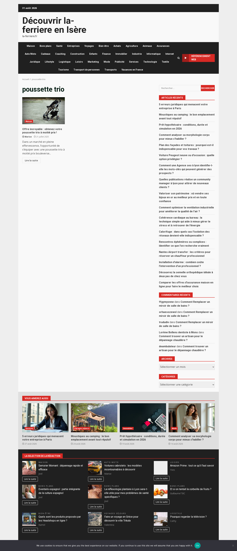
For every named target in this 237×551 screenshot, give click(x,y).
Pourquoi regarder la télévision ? (188, 516)
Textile (165, 61)
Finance (106, 54)
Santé (59, 46)
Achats (117, 46)
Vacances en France (132, 69)
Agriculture (132, 46)
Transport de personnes (87, 69)
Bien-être (104, 46)
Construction (77, 54)
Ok (197, 545)
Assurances (163, 46)
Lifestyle (49, 61)
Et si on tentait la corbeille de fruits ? (190, 489)
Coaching (60, 54)
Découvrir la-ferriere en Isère (54, 25)
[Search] (179, 58)
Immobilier (121, 54)
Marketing (93, 61)
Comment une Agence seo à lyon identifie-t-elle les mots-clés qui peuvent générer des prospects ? (186, 169)
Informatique (154, 54)
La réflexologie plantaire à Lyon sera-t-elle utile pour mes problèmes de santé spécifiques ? (126, 493)
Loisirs (79, 61)
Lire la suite (31, 160)
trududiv (164, 322)
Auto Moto (30, 54)
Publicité (119, 61)
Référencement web (201, 58)
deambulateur (167, 346)
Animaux (147, 46)
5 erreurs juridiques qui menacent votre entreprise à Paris (45, 417)
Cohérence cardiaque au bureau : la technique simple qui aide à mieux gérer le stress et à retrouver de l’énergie (184, 221)
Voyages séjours (81, 428)
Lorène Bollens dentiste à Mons (178, 332)
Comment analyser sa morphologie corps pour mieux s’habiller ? (191, 417)
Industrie (137, 54)
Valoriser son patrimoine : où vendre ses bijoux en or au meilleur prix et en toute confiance (184, 197)
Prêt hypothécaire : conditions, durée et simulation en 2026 (143, 417)
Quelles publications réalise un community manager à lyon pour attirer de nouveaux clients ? (184, 183)
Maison (31, 46)
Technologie (150, 61)
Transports (110, 69)
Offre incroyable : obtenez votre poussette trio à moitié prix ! (43, 110)
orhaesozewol (168, 312)
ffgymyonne (166, 301)
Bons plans (45, 46)
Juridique (35, 61)
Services (133, 61)
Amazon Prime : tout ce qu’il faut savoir (192, 465)
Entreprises (73, 46)
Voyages (89, 46)
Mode (107, 61)
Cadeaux (45, 54)
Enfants (93, 54)
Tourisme (63, 69)
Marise (28, 136)
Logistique (64, 61)
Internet (169, 54)
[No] (233, 545)
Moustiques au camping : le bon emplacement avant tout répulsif (94, 417)
